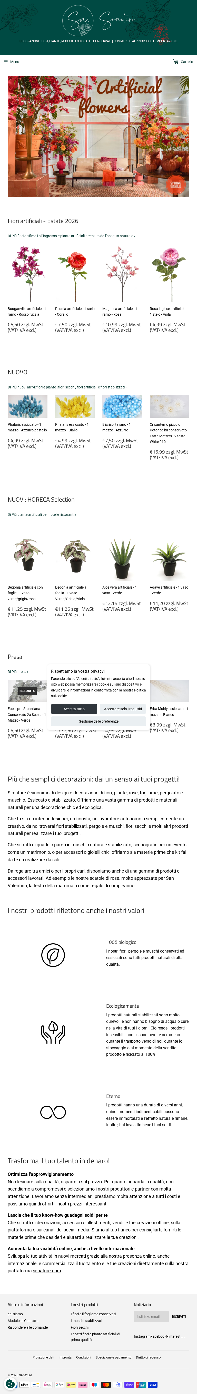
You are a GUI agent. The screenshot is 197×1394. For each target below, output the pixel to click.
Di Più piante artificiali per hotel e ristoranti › (42, 514)
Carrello (186, 62)
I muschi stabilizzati (86, 1321)
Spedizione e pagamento (113, 1357)
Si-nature (25, 1375)
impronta (65, 1357)
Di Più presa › (18, 672)
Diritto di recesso (148, 1357)
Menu (14, 62)
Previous (11, 136)
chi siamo (15, 1314)
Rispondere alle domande (28, 1327)
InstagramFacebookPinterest (157, 1336)
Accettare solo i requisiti (123, 709)
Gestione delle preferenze (99, 721)
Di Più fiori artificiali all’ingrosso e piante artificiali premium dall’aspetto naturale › (71, 236)
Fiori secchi (79, 1327)
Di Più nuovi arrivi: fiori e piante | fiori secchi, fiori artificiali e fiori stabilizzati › (67, 387)
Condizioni (83, 1357)
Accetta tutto (74, 709)
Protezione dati (43, 1357)
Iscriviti (179, 1317)
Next (186, 136)
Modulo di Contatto (23, 1321)
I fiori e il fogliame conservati (93, 1314)
